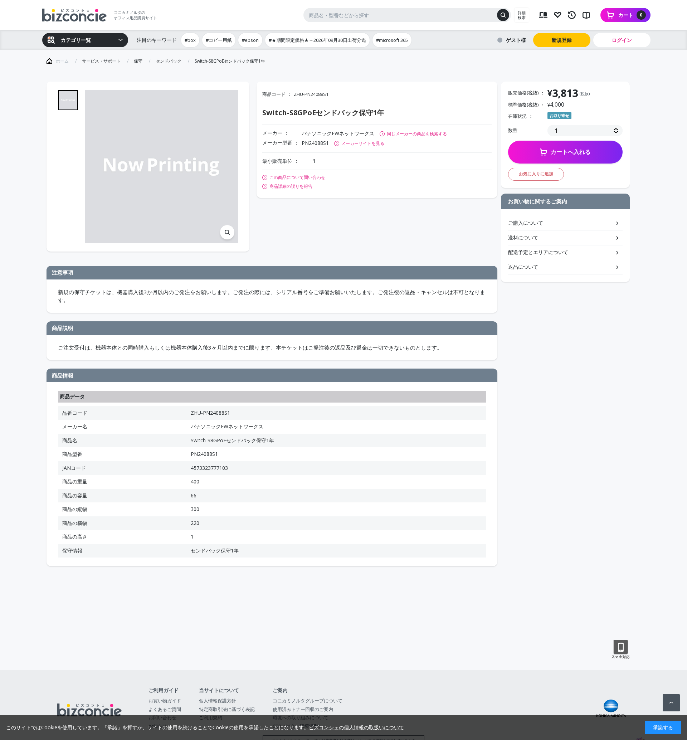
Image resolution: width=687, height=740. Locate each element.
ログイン (622, 39)
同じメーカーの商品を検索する (417, 134)
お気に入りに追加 (536, 174)
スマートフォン (621, 649)
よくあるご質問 (164, 709)
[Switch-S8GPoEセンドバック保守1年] (161, 166)
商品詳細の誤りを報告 (290, 186)
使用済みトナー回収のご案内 (303, 709)
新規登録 (562, 39)
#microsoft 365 (392, 40)
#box (190, 40)
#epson (250, 40)
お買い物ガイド (164, 700)
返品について (523, 266)
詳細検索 (522, 15)
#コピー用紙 (219, 40)
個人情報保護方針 (217, 700)
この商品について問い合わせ (297, 177)
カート (630, 14)
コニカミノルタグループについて (307, 700)
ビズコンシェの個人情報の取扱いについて (356, 727)
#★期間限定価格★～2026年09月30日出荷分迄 (317, 40)
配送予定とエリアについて (538, 252)
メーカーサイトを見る (362, 143)
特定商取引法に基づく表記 (227, 709)
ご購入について (525, 222)
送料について (523, 237)
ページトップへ (671, 702)
